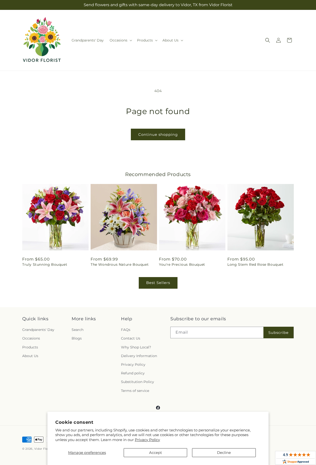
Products (30, 347)
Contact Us (130, 338)
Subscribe (278, 332)
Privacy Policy (147, 439)
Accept (155, 452)
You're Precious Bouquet (182, 264)
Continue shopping (158, 134)
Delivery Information (139, 356)
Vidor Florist (43, 448)
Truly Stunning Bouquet (44, 264)
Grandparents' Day (38, 329)
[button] (120, 40)
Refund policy (133, 373)
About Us (30, 356)
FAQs (125, 329)
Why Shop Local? (136, 347)
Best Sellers (158, 282)
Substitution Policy (137, 382)
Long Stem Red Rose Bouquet (255, 264)
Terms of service (135, 390)
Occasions (31, 338)
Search (77, 329)
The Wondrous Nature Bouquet (120, 264)
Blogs (77, 338)
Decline (224, 452)
